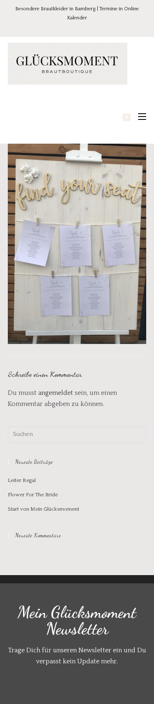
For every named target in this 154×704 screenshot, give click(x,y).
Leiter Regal (22, 480)
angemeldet (55, 393)
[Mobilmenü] (139, 117)
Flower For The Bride (33, 495)
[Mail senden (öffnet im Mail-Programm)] (94, 26)
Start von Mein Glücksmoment (43, 509)
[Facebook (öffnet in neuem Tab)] (61, 26)
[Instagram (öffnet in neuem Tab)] (84, 26)
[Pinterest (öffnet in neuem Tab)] (72, 26)
